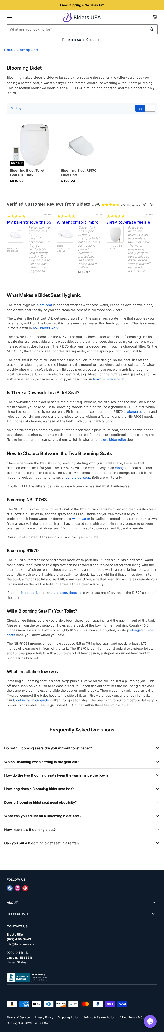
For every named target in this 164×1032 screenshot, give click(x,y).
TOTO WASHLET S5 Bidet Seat (13, 248)
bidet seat (44, 305)
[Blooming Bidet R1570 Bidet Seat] (82, 145)
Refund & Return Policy (99, 1017)
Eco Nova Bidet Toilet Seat (114, 247)
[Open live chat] (150, 1021)
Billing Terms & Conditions (137, 1017)
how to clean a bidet (109, 379)
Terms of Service (18, 1017)
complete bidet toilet (110, 440)
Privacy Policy (44, 1017)
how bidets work (46, 328)
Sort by (16, 108)
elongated (135, 412)
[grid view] (140, 108)
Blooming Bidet (27, 50)
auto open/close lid (66, 593)
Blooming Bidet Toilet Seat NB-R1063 (27, 172)
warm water (81, 519)
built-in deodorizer (27, 593)
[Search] (152, 29)
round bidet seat (77, 477)
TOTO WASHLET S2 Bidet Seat (63, 248)
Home (8, 50)
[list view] (150, 108)
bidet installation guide (31, 700)
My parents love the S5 (29, 222)
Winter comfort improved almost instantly (97, 222)
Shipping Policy (68, 1017)
